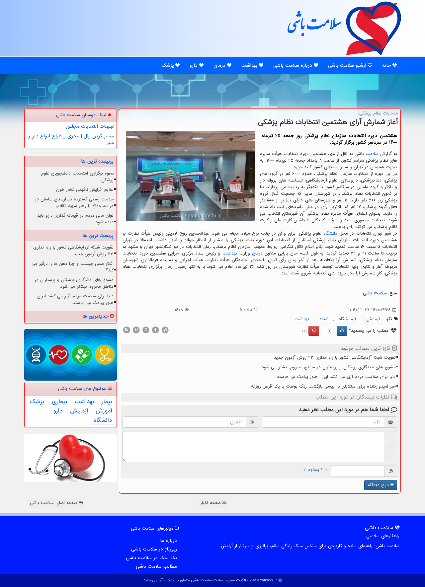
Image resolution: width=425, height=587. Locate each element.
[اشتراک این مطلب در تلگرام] (165, 330)
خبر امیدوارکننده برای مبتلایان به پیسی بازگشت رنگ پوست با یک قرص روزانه (323, 386)
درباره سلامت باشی (293, 65)
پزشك (37, 402)
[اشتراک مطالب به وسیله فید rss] (126, 330)
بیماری (59, 402)
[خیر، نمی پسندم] (313, 331)
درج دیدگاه (379, 485)
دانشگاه (330, 233)
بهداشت (250, 65)
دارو (194, 65)
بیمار (107, 402)
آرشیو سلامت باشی (348, 65)
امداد (323, 319)
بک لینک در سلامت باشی (151, 557)
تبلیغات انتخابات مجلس (90, 126)
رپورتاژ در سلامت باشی (154, 549)
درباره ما (168, 540)
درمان (220, 65)
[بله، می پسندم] (342, 331)
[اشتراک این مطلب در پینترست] (136, 330)
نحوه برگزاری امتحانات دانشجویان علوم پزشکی (77, 176)
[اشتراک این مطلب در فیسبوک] (155, 330)
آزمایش (373, 319)
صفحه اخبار (211, 503)
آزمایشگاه (347, 319)
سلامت (372, 154)
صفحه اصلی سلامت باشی (54, 503)
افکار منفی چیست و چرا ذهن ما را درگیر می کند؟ (73, 266)
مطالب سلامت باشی (156, 566)
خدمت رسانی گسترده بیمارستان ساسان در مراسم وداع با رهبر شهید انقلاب (74, 202)
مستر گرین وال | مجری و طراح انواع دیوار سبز (71, 139)
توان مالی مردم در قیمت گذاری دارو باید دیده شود (75, 218)
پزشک (168, 65)
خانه (387, 65)
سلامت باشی (313, 27)
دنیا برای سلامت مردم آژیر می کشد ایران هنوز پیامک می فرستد (336, 377)
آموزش (104, 411)
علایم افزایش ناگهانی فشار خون (85, 189)
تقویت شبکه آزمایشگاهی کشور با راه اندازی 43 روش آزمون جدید (335, 357)
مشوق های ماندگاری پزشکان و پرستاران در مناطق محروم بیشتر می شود (329, 367)
